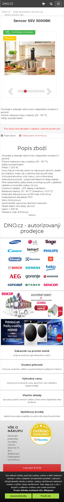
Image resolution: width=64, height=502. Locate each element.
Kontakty (12, 442)
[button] (51, 3)
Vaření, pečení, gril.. (14, 15)
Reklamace (13, 453)
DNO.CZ (6, 12)
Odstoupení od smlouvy (34, 135)
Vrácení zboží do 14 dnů (13, 447)
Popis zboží (9, 135)
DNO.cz (7, 3)
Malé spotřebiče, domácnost (28, 12)
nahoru (32, 215)
